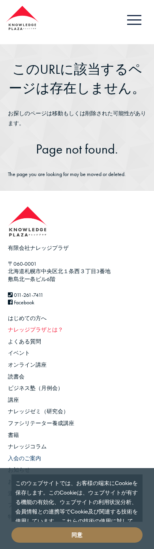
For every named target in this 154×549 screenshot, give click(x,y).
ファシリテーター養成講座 (41, 423)
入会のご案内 (24, 458)
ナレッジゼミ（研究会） (38, 411)
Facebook (23, 302)
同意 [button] (77, 535)
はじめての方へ (27, 318)
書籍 (13, 434)
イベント (19, 352)
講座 (13, 399)
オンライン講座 (27, 364)
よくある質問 (24, 341)
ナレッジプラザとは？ (35, 329)
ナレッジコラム (27, 446)
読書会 (16, 376)
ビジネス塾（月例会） (35, 388)
